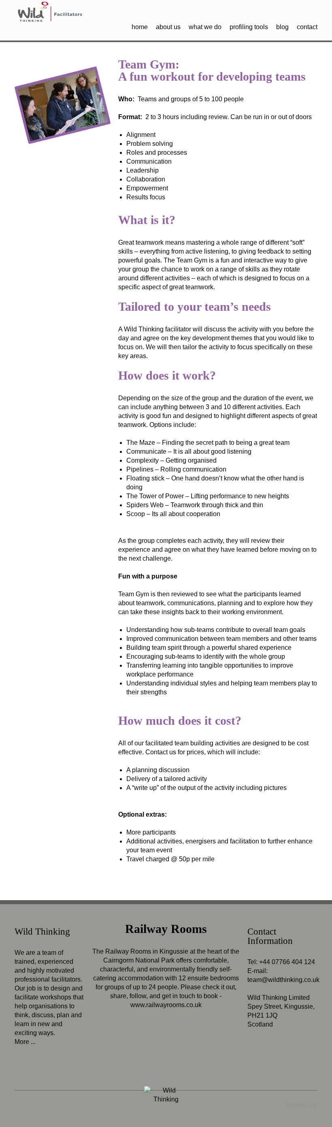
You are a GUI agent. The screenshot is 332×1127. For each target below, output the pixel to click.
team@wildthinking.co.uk (283, 979)
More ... (25, 1041)
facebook (311, 8)
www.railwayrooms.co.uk (166, 1004)
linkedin (299, 8)
